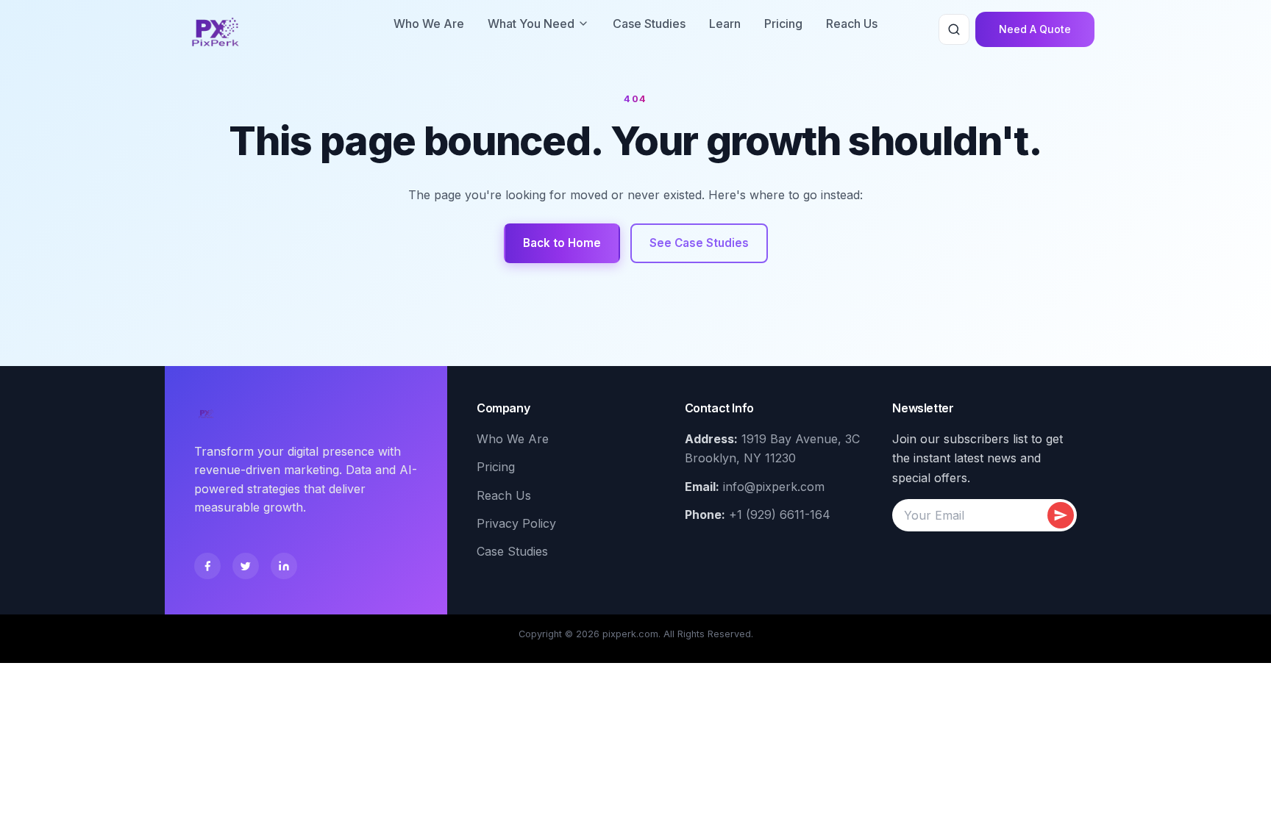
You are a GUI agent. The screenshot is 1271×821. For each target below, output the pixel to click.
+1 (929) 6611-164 (779, 514)
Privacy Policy (516, 523)
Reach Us (851, 23)
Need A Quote (1035, 29)
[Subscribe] (1060, 515)
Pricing (783, 23)
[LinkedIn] (284, 566)
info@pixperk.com (774, 486)
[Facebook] (207, 566)
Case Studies (649, 23)
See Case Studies (699, 243)
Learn (725, 23)
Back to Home (562, 243)
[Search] (954, 29)
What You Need (531, 23)
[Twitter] (245, 566)
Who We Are (429, 23)
